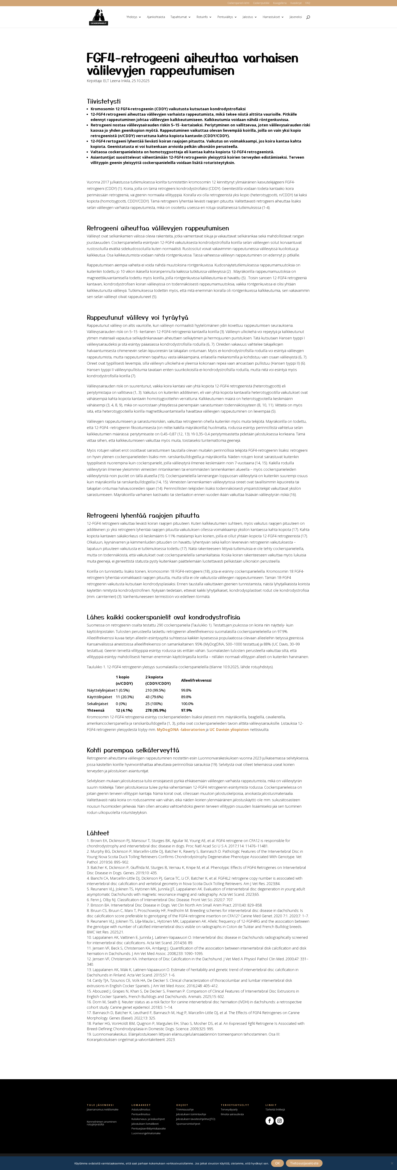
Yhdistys (132, 17)
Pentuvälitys (225, 17)
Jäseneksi (296, 17)
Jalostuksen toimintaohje (191, 1114)
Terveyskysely (229, 1109)
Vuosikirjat (296, 3)
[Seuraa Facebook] (269, 1121)
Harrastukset (271, 17)
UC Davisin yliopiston (229, 729)
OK (277, 1163)
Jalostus (248, 17)
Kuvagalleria (280, 3)
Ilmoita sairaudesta (232, 1114)
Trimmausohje (185, 1109)
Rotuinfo (202, 17)
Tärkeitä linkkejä (275, 1109)
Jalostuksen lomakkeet (145, 1124)
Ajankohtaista (156, 17)
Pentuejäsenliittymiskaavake (149, 1128)
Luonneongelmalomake (146, 1133)
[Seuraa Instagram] (279, 1121)
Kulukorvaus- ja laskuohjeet (148, 1119)
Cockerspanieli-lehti (238, 3)
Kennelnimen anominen (102, 1123)
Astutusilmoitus (141, 1109)
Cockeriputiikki (261, 3)
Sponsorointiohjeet (188, 1124)
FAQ (307, 3)
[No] (392, 1163)
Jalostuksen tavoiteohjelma (192, 1119)
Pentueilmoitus (141, 1114)
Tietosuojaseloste (304, 1163)
